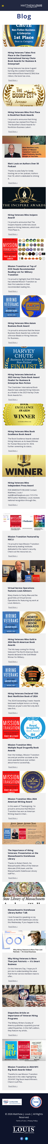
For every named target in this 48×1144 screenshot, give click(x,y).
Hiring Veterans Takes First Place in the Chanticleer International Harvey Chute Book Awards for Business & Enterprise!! (22, 58)
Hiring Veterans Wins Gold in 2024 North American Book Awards (22, 642)
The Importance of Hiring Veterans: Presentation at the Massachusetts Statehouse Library (23, 854)
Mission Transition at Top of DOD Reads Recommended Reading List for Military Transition (22, 270)
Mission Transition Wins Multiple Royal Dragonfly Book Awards (23, 747)
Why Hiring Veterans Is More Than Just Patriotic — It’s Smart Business (24, 961)
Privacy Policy (33, 1121)
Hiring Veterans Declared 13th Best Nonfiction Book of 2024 (23, 695)
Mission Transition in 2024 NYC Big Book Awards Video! (23, 1068)
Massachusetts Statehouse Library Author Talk (21, 911)
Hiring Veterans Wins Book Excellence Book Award (21, 433)
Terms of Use (21, 1121)
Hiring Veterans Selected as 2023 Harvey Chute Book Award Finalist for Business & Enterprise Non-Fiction (23, 378)
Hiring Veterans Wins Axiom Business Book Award (22, 324)
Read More (13, 80)
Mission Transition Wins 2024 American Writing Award (22, 800)
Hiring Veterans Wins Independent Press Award (20, 484)
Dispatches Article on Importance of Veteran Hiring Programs (23, 1015)
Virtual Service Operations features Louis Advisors (21, 589)
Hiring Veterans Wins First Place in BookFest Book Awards (24, 113)
